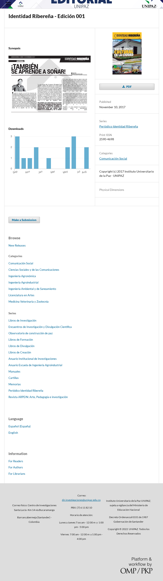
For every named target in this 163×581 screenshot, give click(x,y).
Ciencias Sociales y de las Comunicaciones (33, 269)
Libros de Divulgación (21, 346)
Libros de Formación (20, 339)
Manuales (14, 371)
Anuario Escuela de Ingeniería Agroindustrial (35, 365)
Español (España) (19, 426)
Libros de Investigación (22, 320)
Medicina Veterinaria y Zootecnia (28, 301)
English (13, 432)
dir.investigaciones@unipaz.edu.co (81, 500)
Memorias (14, 384)
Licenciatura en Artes (21, 295)
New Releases (17, 245)
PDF (129, 86)
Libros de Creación (19, 352)
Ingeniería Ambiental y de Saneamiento (32, 288)
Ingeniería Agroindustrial (23, 282)
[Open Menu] (8, 4)
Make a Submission (24, 220)
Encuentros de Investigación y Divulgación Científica (40, 327)
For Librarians (16, 473)
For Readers (15, 461)
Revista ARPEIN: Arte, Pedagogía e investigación (38, 397)
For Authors (15, 467)
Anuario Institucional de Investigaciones (32, 358)
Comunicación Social (113, 158)
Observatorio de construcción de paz (30, 333)
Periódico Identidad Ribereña (118, 126)
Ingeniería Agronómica (22, 276)
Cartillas (13, 378)
